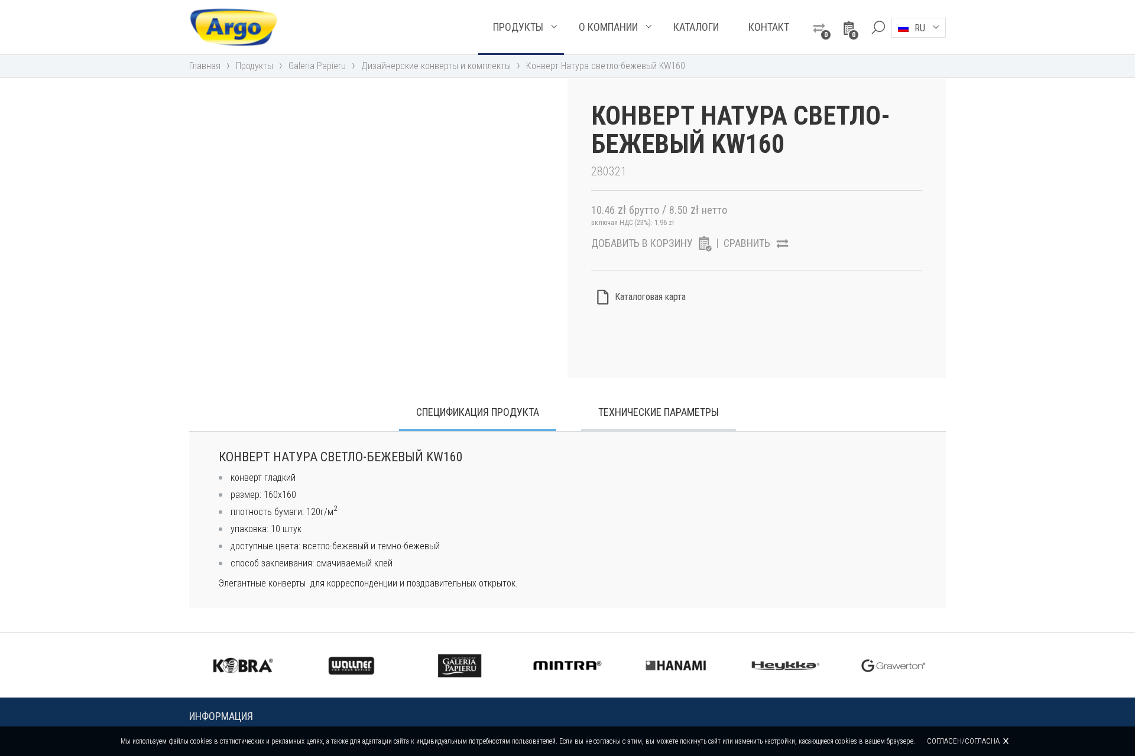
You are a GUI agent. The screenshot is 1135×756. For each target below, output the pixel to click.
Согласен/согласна (963, 741)
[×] (878, 27)
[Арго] (233, 27)
